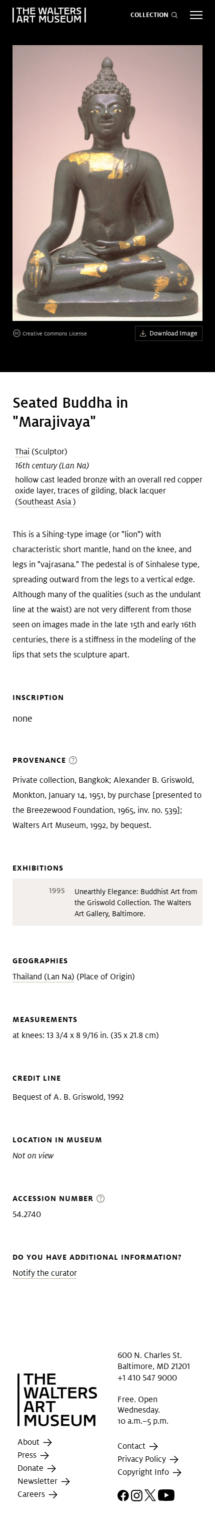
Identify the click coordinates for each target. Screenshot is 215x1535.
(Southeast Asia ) (45, 501)
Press (28, 1455)
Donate (32, 1468)
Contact (133, 1446)
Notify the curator (44, 1273)
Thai (22, 451)
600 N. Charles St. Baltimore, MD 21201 (154, 1361)
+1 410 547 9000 (147, 1377)
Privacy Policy (143, 1459)
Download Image (174, 333)
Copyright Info (144, 1472)
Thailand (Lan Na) (43, 976)
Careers (32, 1494)
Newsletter (39, 1481)
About (30, 1442)
